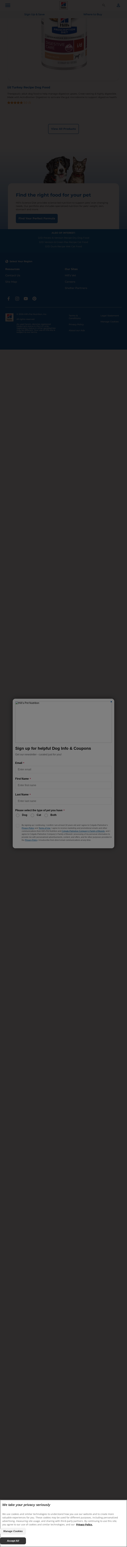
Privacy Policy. (84, 1524)
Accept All (13, 1540)
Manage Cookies (13, 1531)
